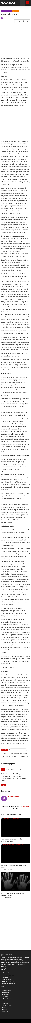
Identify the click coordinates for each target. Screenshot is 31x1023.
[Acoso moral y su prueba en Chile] (15, 827)
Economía (5, 996)
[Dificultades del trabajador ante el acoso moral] (15, 853)
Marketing (5, 1003)
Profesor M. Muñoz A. (9, 18)
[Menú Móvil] (27, 2)
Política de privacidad (8, 981)
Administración (7, 11)
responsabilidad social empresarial (18, 753)
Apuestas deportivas (9, 983)
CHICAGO (13, 769)
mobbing (5, 753)
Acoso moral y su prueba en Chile (11, 839)
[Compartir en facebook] (16, 21)
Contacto (5, 977)
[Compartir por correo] (28, 21)
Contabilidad (6, 994)
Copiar (3, 785)
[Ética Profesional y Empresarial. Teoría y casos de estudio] (15, 881)
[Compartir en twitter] (20, 21)
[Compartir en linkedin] (24, 21)
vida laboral (23, 756)
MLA (7, 769)
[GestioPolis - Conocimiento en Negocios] (7, 954)
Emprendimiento (7, 998)
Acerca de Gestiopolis (8, 975)
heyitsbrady (26, 806)
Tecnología (6, 1011)
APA (3, 769)
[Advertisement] (15, 40)
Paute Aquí (6, 973)
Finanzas (5, 1001)
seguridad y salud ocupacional (10, 756)
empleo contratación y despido (18, 749)
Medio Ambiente (7, 1005)
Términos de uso (7, 979)
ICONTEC (20, 769)
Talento (16, 11)
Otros (4, 1007)
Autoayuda (6, 992)
